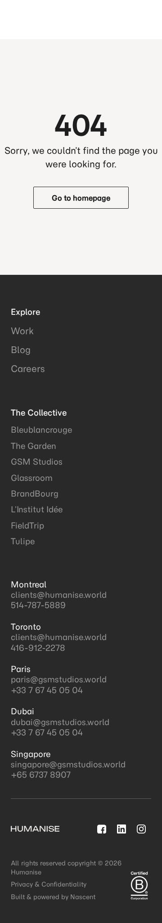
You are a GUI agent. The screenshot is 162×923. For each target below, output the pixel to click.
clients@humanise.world (59, 595)
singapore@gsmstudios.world (68, 764)
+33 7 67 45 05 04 (47, 690)
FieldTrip (27, 525)
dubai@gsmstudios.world (60, 722)
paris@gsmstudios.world (59, 679)
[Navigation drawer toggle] (144, 19)
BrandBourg (34, 493)
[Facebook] (102, 829)
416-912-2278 (38, 648)
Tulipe (23, 541)
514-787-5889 (38, 605)
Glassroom (32, 478)
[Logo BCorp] (139, 885)
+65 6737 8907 (41, 775)
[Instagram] (141, 829)
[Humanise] (52, 19)
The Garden (33, 446)
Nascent (82, 897)
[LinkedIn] (121, 829)
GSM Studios (37, 462)
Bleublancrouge (41, 430)
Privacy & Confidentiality (48, 884)
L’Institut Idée (37, 509)
